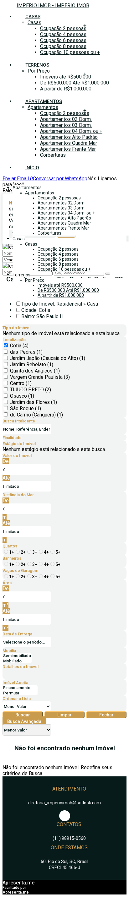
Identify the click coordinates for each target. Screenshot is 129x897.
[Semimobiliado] (17, 656)
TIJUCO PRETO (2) (30, 390)
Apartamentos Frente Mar (68, 149)
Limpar (64, 714)
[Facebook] (64, 815)
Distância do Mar (18, 494)
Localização (14, 339)
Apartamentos (43, 107)
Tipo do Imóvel (16, 327)
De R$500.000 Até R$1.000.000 (74, 83)
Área (7, 582)
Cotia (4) (19, 346)
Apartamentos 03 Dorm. (66, 125)
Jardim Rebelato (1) (31, 364)
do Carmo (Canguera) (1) (36, 415)
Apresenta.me (18, 883)
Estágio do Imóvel (19, 443)
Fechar (106, 714)
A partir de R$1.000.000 (65, 89)
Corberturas (53, 155)
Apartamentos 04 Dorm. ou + (71, 131)
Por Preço (39, 71)
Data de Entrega (17, 634)
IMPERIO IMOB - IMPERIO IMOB (53, 5)
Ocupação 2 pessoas (63, 28)
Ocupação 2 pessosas (64, 113)
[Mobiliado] (17, 661)
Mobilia (9, 650)
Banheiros (12, 558)
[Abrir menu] (2, 179)
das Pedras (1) (26, 352)
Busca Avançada (24, 721)
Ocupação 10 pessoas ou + (70, 52)
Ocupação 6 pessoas (63, 40)
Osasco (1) (22, 396)
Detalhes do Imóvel (21, 666)
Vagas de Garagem (20, 570)
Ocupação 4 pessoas (63, 34)
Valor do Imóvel (17, 455)
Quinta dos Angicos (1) (35, 371)
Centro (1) (21, 383)
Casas (34, 22)
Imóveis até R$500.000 (65, 77)
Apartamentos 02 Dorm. (66, 119)
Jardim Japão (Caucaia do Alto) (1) (47, 358)
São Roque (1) (25, 408)
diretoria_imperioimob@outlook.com (64, 802)
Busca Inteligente (19, 421)
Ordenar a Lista (17, 698)
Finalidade (12, 437)
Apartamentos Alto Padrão (69, 137)
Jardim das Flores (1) (33, 402)
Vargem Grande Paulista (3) (40, 377)
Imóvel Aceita (15, 682)
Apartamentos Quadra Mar (68, 143)
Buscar (22, 714)
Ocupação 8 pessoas (63, 46)
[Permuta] (20, 693)
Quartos (10, 546)
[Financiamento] (20, 688)
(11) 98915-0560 (69, 838)
